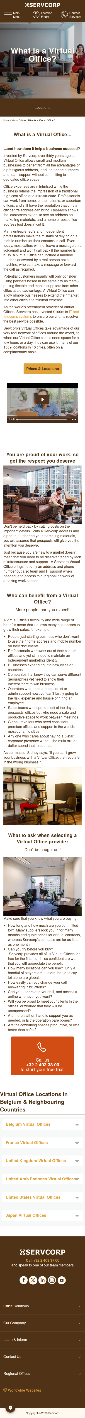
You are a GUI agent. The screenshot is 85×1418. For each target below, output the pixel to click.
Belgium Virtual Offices (28, 1124)
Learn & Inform (15, 1339)
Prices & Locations (42, 368)
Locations (42, 107)
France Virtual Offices (27, 1142)
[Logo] (42, 4)
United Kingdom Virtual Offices (36, 1160)
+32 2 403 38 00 (42, 1064)
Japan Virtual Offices (26, 1215)
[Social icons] (23, 1279)
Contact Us (12, 1356)
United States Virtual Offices (33, 1197)
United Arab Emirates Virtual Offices (41, 1179)
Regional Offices (16, 1373)
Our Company (14, 1322)
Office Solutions (16, 1305)
